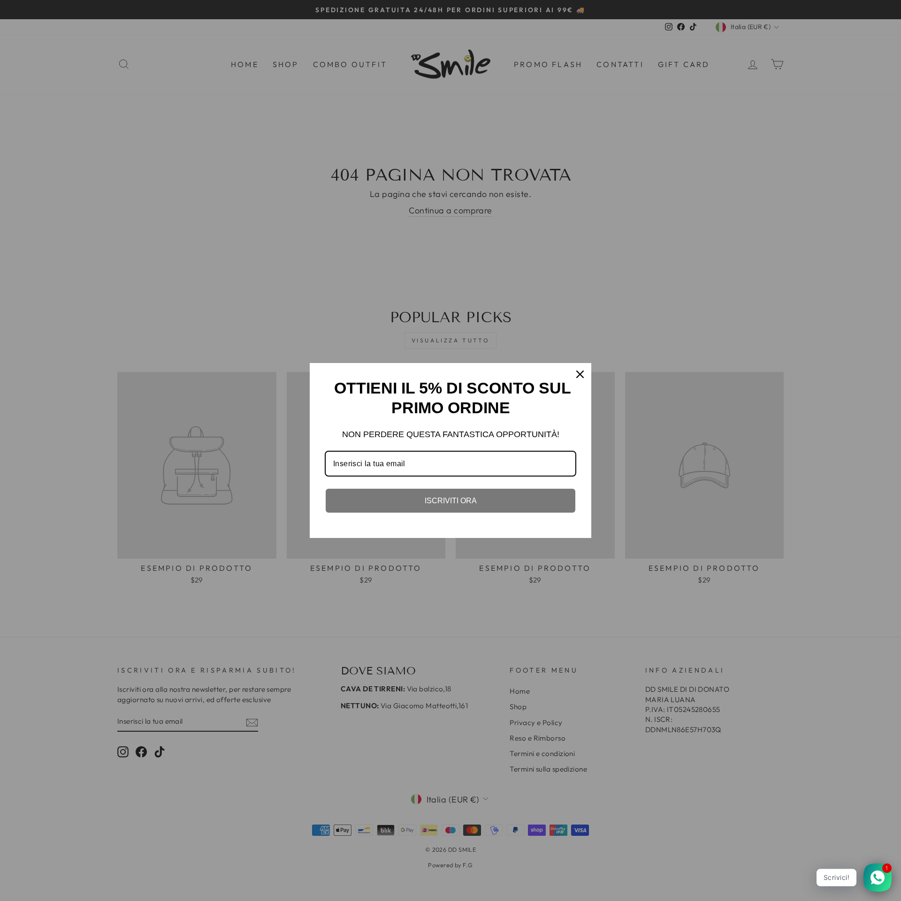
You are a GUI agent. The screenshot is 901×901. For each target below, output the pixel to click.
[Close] (580, 374)
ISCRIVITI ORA (451, 501)
